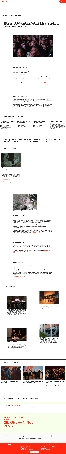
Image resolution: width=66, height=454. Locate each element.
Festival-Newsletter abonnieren (24, 438)
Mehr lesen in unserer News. (5, 179)
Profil (45, 82)
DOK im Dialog (55, 3)
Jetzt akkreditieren (39, 436)
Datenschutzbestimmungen (15, 405)
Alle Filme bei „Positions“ (6, 181)
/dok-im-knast (49, 333)
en (51, 1)
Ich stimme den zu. (13, 405)
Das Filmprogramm (11, 3)
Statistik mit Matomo (44, 448)
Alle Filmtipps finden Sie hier (18, 276)
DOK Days (30, 266)
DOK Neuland (33, 3)
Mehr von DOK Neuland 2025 (38, 232)
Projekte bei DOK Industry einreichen (28, 436)
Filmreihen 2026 (26, 3)
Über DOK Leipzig (3, 3)
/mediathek (49, 301)
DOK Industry (40, 3)
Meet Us (49, 436)
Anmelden (58, 1)
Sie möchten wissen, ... (62, 3)
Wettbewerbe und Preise (18, 3)
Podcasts (45, 436)
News (20, 436)
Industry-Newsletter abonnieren (36, 438)
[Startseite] (3, 1)
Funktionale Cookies (23, 448)
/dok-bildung (17, 338)
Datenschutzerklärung (25, 447)
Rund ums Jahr (47, 3)
